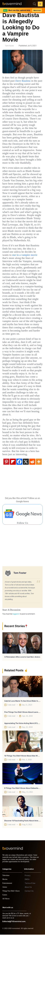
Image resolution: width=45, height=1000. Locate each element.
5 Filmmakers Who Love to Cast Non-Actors (22, 720)
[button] (40, 4)
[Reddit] (32, 525)
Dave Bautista (33, 80)
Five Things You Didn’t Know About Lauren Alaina (24, 775)
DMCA (27, 945)
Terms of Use (30, 949)
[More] (39, 525)
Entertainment (7, 948)
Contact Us (29, 956)
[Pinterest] (6, 525)
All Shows (6, 964)
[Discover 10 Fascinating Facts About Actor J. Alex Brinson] (22, 869)
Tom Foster (9, 46)
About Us (28, 952)
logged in (16, 677)
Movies (5, 945)
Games (5, 960)
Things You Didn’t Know (11, 956)
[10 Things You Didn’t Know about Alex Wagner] (22, 804)
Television (6, 941)
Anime (4, 952)
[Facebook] (19, 525)
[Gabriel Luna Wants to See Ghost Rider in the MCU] (22, 749)
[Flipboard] (13, 525)
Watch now (37, 10)
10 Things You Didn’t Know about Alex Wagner (23, 819)
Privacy (27, 941)
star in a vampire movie (20, 285)
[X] (26, 525)
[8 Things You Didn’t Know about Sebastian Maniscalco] (22, 837)
